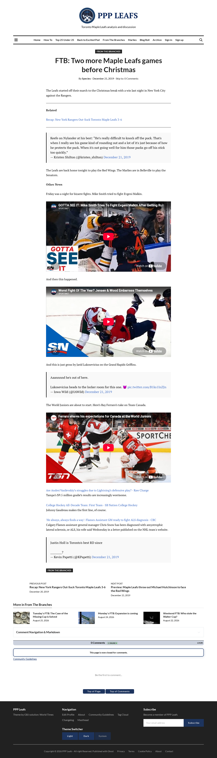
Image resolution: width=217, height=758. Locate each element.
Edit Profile (68, 714)
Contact (169, 751)
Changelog (68, 719)
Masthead (83, 719)
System (103, 736)
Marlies (132, 39)
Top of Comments (120, 691)
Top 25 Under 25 (64, 39)
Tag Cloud (123, 714)
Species (85, 78)
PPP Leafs (118, 15)
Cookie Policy (145, 751)
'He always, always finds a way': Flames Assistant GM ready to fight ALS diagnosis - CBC (101, 520)
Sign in (168, 39)
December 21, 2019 (117, 157)
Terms (131, 751)
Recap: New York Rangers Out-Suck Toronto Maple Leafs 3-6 (84, 119)
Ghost (111, 751)
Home (37, 39)
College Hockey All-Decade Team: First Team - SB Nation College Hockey (91, 505)
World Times (47, 714)
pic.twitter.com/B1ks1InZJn (147, 387)
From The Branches (114, 39)
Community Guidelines (101, 714)
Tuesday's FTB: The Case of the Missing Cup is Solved (50, 615)
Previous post (38, 583)
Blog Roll (144, 39)
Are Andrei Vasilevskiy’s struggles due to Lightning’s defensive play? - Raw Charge (97, 490)
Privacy (121, 751)
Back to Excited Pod (88, 39)
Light (70, 736)
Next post (117, 583)
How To (48, 39)
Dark (86, 736)
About (81, 714)
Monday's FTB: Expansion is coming (118, 613)
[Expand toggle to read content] (199, 632)
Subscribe (193, 722)
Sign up (179, 39)
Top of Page (94, 691)
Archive (157, 39)
